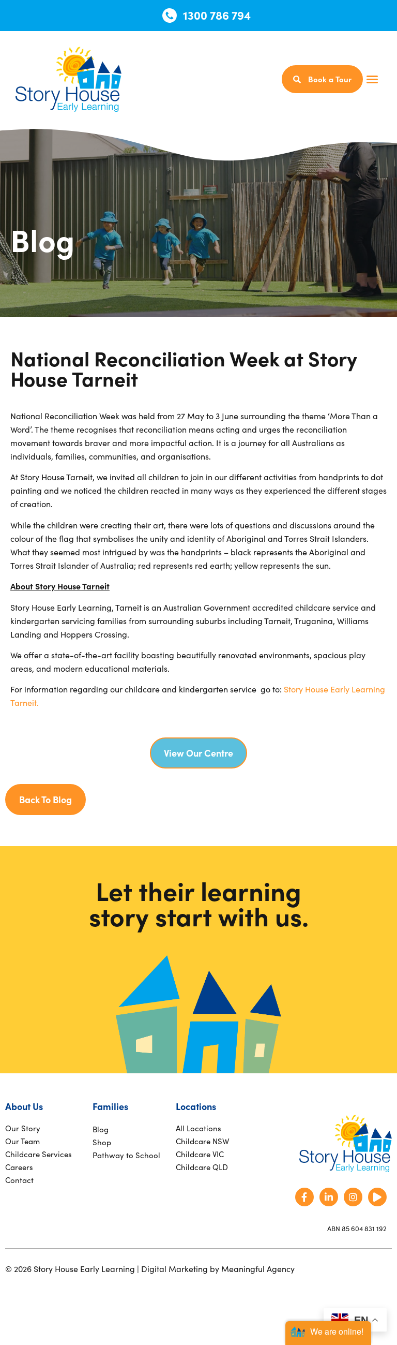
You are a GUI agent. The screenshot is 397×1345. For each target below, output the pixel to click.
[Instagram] (353, 1197)
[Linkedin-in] (328, 1197)
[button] (372, 79)
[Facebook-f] (304, 1197)
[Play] (377, 1197)
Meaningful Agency (258, 1268)
